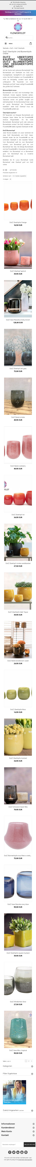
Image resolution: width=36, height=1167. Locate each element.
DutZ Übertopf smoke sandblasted (18, 563)
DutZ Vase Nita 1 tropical (18, 1050)
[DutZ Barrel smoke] (18, 396)
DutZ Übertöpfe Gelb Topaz (18, 612)
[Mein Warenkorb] (31, 43)
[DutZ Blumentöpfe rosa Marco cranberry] (18, 834)
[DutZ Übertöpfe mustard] (18, 737)
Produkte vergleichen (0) (10, 172)
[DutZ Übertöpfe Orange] (18, 201)
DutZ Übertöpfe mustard (18, 758)
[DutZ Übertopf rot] (18, 493)
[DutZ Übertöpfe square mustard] (18, 932)
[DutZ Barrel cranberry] (18, 444)
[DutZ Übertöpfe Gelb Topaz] (18, 591)
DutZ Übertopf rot (18, 515)
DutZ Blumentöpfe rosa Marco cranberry (18, 856)
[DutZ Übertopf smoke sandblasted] (18, 542)
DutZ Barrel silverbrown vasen (18, 661)
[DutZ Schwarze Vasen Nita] (18, 785)
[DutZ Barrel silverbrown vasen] (18, 639)
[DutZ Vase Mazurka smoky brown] (18, 298)
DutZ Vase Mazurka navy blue (18, 904)
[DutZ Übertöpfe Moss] (18, 688)
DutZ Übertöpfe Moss (18, 709)
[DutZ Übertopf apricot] (18, 250)
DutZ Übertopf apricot (18, 271)
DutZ (11, 48)
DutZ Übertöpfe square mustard (18, 953)
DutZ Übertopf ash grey (18, 368)
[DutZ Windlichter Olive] (18, 980)
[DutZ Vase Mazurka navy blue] (18, 883)
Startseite (5, 48)
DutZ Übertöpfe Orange (18, 222)
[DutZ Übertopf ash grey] (18, 347)
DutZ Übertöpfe (19, 48)
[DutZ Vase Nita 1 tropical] (18, 1029)
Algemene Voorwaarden (25, 1159)
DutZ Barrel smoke (18, 417)
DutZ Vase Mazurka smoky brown (18, 320)
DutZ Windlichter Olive (18, 1002)
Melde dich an (29, 1144)
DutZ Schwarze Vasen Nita (18, 807)
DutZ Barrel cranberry (18, 466)
